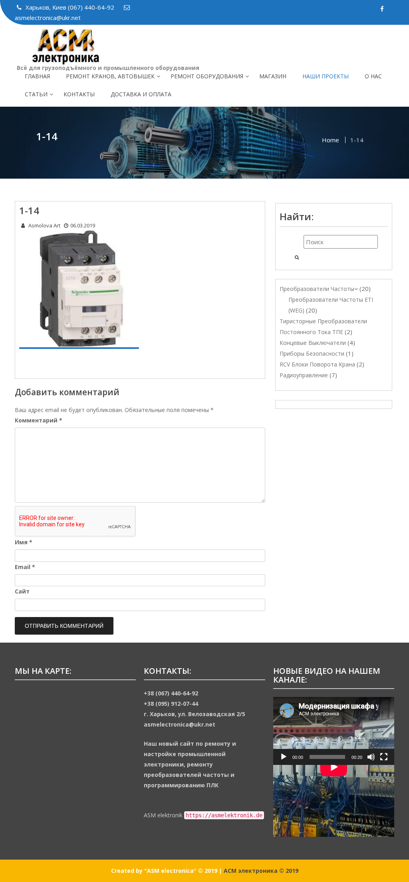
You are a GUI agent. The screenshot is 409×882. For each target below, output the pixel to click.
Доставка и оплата (141, 94)
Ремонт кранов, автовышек (110, 76)
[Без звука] (371, 757)
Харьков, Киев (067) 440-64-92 (71, 7)
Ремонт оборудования (207, 76)
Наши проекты (325, 76)
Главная (37, 76)
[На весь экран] (384, 757)
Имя (23, 542)
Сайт (22, 591)
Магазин (272, 76)
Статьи (36, 94)
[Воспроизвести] (284, 757)
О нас (373, 76)
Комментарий (38, 420)
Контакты (79, 94)
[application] (333, 731)
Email (25, 567)
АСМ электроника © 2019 (261, 870)
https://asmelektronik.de (175, 795)
